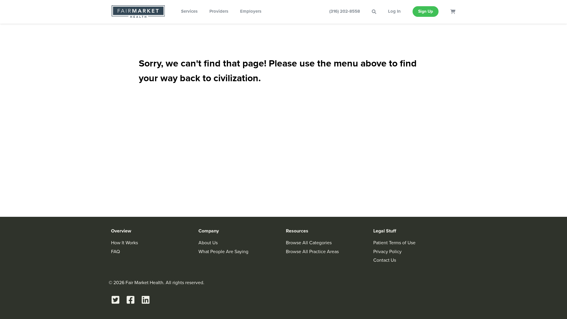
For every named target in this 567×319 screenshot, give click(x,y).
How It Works (124, 242)
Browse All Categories (309, 242)
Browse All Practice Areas (312, 251)
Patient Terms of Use (394, 242)
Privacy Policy (387, 251)
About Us (208, 242)
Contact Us (384, 260)
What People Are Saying (223, 251)
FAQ (115, 251)
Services (189, 11)
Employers (250, 11)
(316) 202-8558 (344, 11)
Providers (218, 11)
